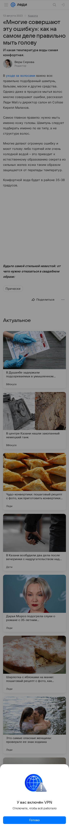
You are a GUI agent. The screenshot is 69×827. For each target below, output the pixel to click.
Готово (34, 820)
